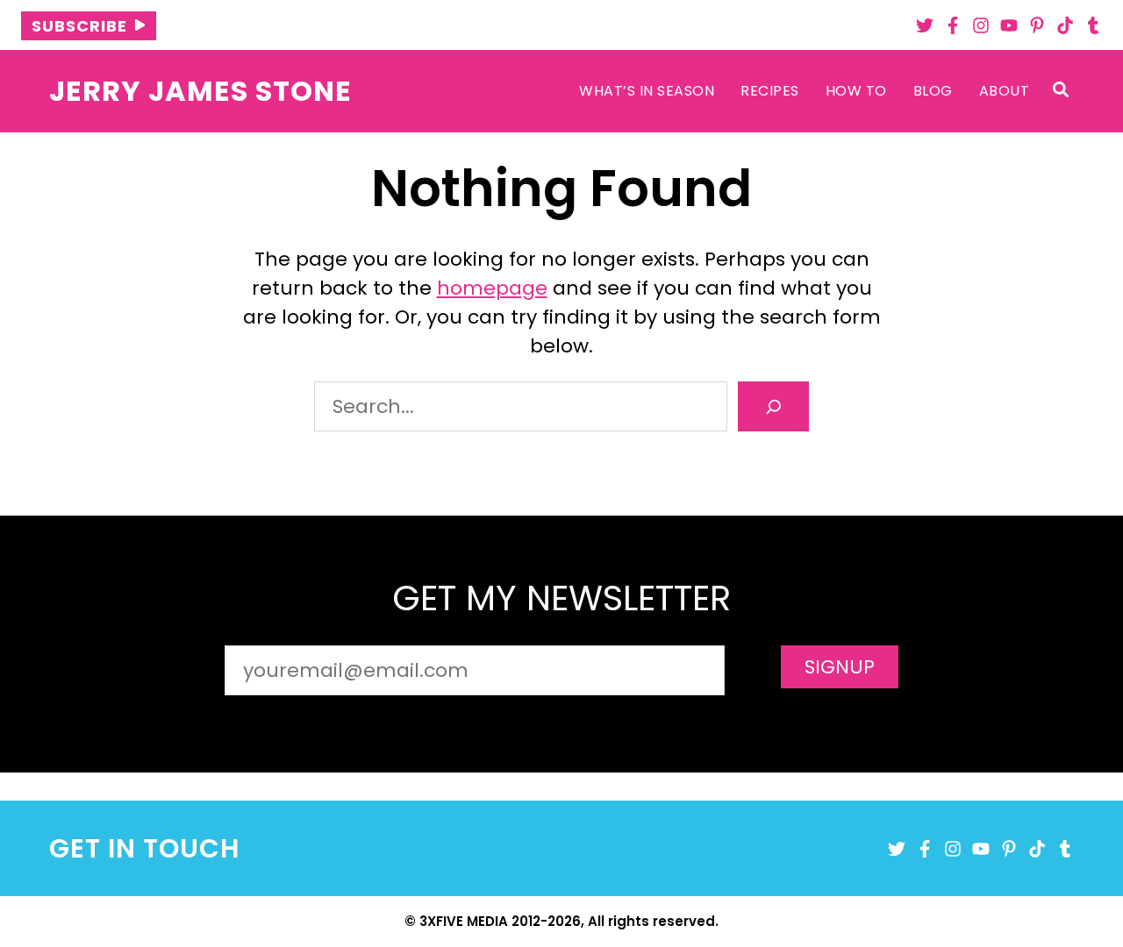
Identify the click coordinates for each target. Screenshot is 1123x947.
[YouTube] (1009, 25)
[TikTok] (1065, 25)
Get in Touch (144, 848)
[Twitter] (924, 25)
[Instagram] (981, 25)
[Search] (774, 406)
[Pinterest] (1037, 25)
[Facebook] (953, 25)
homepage (492, 288)
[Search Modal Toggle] (1061, 91)
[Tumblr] (1093, 25)
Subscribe (79, 26)
